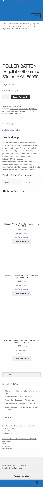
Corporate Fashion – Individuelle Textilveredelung (22, 407)
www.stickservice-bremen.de (15, 403)
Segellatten (36, 24)
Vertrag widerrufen (21, 476)
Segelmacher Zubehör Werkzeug (20, 24)
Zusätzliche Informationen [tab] (12, 130)
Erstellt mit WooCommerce (12, 468)
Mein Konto (7, 483)
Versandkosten (22, 91)
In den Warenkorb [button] (22, 241)
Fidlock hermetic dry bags (14, 396)
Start (5, 24)
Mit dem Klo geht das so (13, 400)
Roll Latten (7, 26)
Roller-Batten (17, 26)
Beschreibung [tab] (7, 124)
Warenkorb (33, 481)
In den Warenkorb (20, 97)
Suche (21, 483)
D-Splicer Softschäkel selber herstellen (18, 391)
